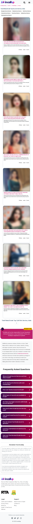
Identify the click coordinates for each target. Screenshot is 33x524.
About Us (3, 505)
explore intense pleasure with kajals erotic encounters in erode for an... (15, 118)
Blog (15, 505)
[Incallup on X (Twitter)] (15, 518)
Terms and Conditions (6, 501)
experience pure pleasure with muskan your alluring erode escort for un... (15, 268)
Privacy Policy (4, 503)
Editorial (3, 509)
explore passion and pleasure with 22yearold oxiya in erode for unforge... (15, 42)
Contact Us (17, 503)
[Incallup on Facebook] (12, 518)
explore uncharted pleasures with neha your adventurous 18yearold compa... (15, 231)
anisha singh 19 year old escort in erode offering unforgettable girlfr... (15, 193)
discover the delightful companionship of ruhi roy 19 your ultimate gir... (16, 155)
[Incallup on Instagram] (21, 518)
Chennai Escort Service (5, 13)
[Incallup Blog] (18, 518)
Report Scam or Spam (19, 501)
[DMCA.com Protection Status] (13, 492)
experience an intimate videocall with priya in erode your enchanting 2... (15, 80)
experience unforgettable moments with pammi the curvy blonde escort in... (16, 306)
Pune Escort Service (16, 13)
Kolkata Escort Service (25, 13)
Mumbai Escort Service (17, 11)
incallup (18, 521)
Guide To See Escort (6, 507)
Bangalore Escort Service (6, 11)
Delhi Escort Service (27, 11)
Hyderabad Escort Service (6, 15)
